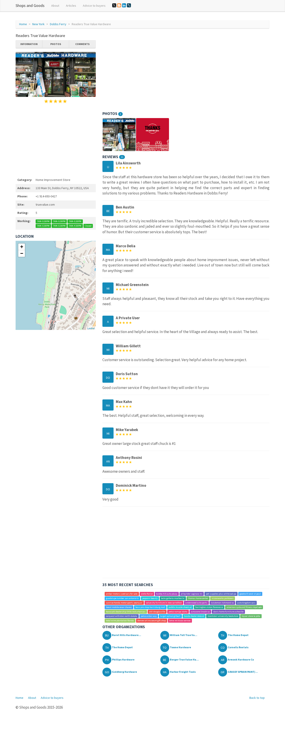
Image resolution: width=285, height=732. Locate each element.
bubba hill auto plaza (166, 593)
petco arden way (149, 616)
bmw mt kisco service (179, 620)
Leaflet (91, 328)
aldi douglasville (157, 611)
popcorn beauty (150, 598)
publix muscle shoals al (180, 607)
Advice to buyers (94, 6)
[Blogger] (119, 5)
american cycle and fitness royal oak (244, 607)
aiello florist (147, 593)
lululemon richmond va (222, 602)
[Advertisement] (56, 140)
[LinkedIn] (124, 5)
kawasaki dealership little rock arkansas (125, 611)
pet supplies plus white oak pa (221, 593)
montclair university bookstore (223, 616)
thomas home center (198, 598)
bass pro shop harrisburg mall (150, 607)
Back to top (257, 698)
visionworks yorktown (223, 598)
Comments (82, 44)
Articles (71, 6)
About (55, 6)
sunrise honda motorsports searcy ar (124, 602)
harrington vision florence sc (209, 607)
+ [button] (21, 246)
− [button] (21, 253)
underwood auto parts (196, 602)
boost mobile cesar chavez (119, 607)
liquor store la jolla (251, 616)
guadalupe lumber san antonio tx (122, 598)
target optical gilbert (170, 616)
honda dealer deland (194, 616)
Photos (55, 44)
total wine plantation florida (120, 620)
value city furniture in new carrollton (164, 602)
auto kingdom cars (246, 602)
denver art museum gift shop (151, 620)
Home (23, 24)
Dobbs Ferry (58, 24)
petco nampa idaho (178, 611)
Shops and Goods (30, 5)
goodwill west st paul (250, 593)
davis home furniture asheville (228, 611)
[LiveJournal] (129, 5)
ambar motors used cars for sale (121, 593)
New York (38, 24)
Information (29, 44)
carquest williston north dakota (121, 616)
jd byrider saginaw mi (191, 593)
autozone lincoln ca (200, 611)
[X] (114, 5)
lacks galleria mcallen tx (172, 598)
